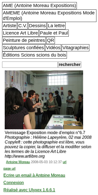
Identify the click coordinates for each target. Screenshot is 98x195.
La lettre (56, 25)
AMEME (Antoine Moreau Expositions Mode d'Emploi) (49, 15)
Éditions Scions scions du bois (34, 55)
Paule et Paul (54, 33)
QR (50, 40)
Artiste (9, 25)
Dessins (37, 25)
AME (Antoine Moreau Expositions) (39, 5)
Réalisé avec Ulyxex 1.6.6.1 (29, 190)
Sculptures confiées (23, 47)
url (64, 162)
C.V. (22, 25)
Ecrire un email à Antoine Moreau (34, 175)
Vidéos (53, 47)
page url (9, 168)
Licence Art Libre (20, 33)
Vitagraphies (75, 47)
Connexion (13, 182)
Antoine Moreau (18, 162)
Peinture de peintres (24, 40)
